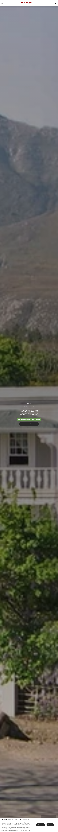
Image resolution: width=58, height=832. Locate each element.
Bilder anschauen (29, 423)
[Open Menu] (2, 2)
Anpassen (50, 824)
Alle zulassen (40, 824)
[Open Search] (55, 3)
